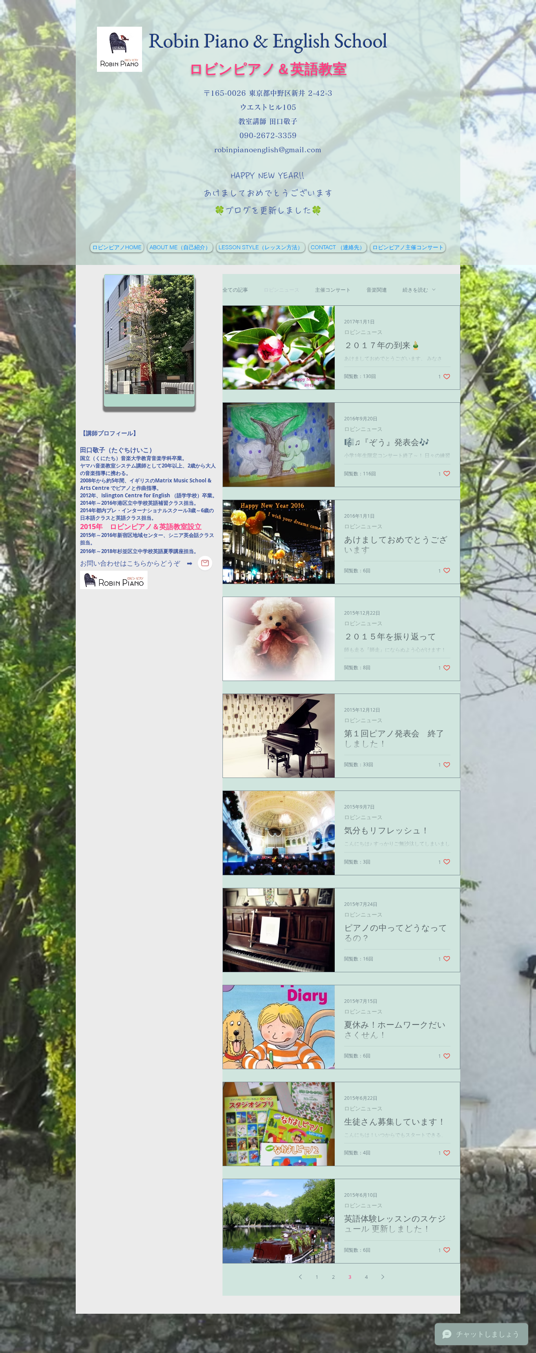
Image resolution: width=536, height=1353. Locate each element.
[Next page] (383, 1277)
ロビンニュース (281, 289)
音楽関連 (376, 289)
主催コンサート (333, 289)
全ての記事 (235, 289)
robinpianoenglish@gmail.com (267, 149)
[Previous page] (300, 1277)
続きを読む (415, 289)
